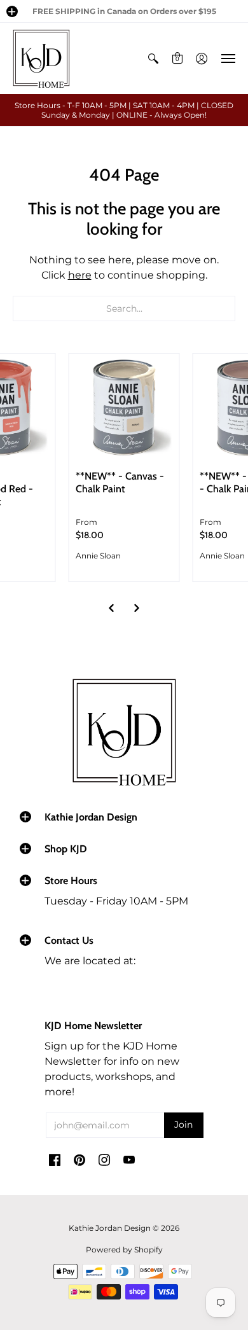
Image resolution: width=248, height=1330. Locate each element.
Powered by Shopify (124, 1249)
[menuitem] (153, 58)
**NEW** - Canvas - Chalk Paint (120, 482)
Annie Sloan (98, 555)
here (80, 275)
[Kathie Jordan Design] (41, 58)
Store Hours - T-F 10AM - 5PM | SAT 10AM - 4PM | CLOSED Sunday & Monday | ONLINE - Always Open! (124, 110)
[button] (12, 11)
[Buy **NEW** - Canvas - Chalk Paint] (124, 408)
